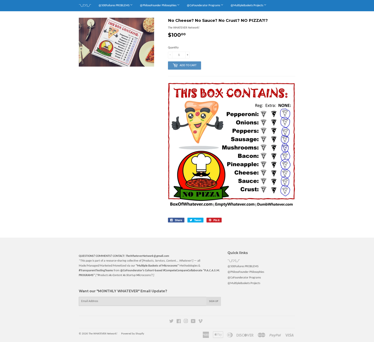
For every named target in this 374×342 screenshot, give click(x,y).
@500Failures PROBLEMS (114, 5)
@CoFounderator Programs (204, 5)
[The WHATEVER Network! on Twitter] (171, 322)
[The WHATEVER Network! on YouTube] (193, 322)
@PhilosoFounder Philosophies (158, 5)
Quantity (173, 47)
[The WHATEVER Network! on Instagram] (186, 322)
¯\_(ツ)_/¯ (85, 5)
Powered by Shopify (132, 333)
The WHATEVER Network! (103, 333)
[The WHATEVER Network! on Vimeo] (200, 322)
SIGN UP (213, 301)
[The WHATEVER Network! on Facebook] (178, 322)
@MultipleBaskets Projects (247, 5)
